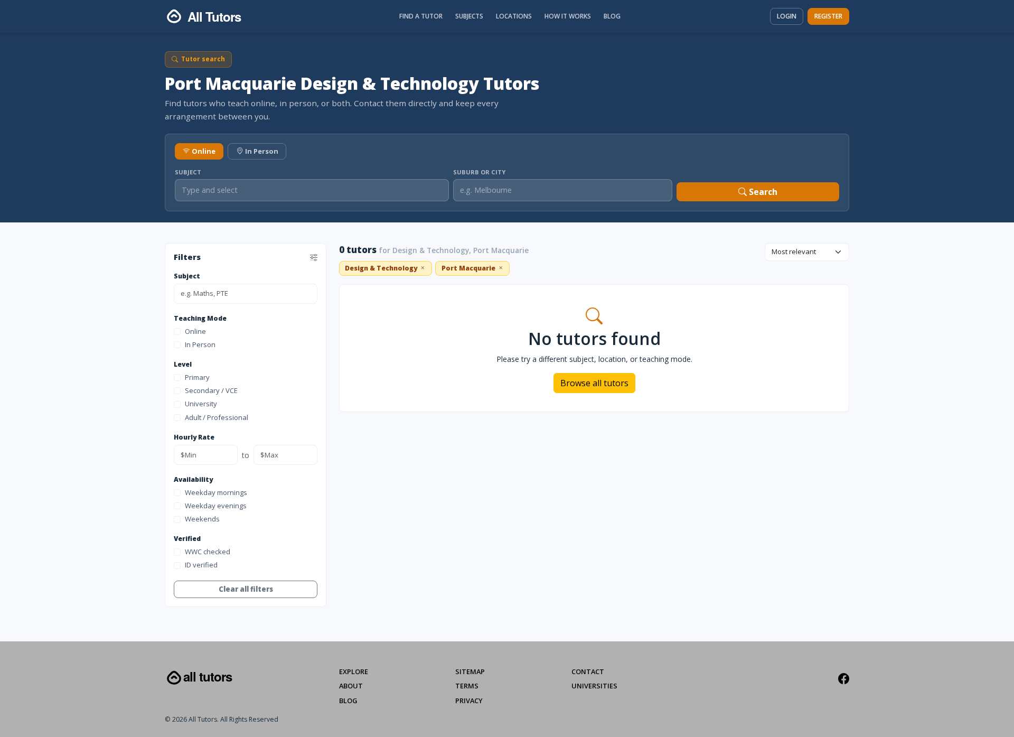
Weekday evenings (216, 505)
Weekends (202, 519)
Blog (612, 16)
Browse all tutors (594, 383)
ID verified (201, 565)
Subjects (469, 16)
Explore (353, 671)
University (201, 404)
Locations (514, 16)
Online (203, 151)
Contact (587, 671)
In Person (261, 151)
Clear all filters (246, 589)
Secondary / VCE (211, 390)
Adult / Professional (216, 417)
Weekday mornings (216, 492)
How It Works (567, 16)
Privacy (469, 700)
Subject (188, 172)
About (351, 686)
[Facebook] (843, 678)
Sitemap (470, 671)
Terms (466, 686)
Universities (594, 686)
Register (828, 16)
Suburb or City (479, 172)
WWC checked (207, 551)
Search (762, 192)
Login (786, 16)
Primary (197, 377)
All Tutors (207, 676)
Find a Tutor (421, 16)
